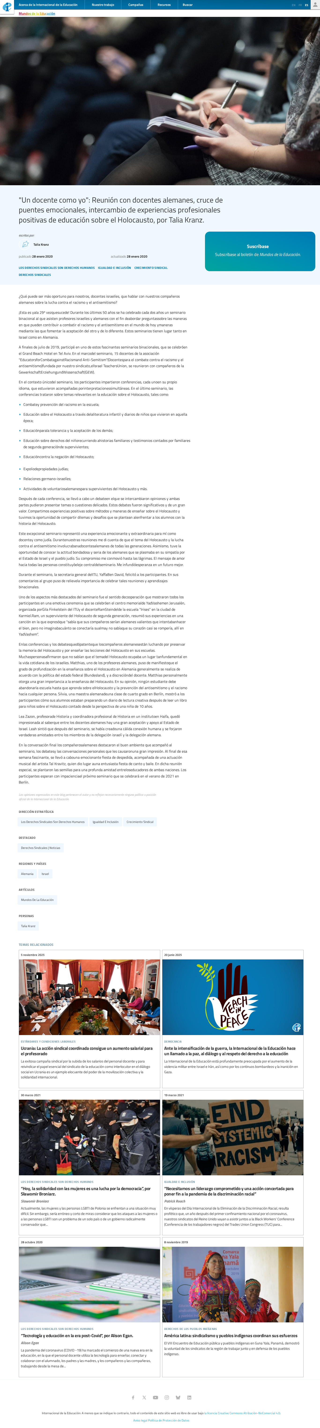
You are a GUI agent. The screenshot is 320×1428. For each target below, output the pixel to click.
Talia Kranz (28, 926)
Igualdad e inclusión (106, 822)
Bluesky (178, 1397)
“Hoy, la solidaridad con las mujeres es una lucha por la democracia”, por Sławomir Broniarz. (89, 1159)
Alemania (27, 874)
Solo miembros (315, 4)
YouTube (155, 1397)
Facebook (133, 1397)
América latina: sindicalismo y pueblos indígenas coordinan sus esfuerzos (232, 1298)
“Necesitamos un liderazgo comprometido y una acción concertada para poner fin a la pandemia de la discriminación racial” (232, 1159)
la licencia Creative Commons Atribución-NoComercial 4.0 (242, 1413)
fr (300, 5)
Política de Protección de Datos (168, 1420)
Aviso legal (140, 1420)
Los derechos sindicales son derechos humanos (53, 822)
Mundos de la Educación (37, 13)
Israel (45, 874)
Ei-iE (7, 7)
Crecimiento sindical (140, 822)
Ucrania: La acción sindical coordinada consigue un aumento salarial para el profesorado (89, 1016)
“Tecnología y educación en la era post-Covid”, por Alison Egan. (89, 1304)
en (293, 5)
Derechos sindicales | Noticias (40, 848)
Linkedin (189, 1397)
